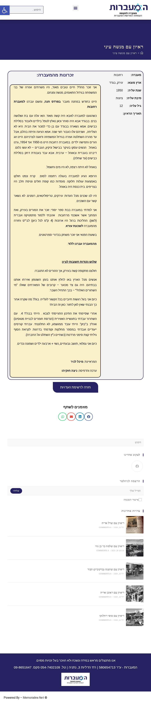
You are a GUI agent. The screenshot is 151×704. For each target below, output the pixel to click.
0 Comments (105, 527)
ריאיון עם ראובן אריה (112, 592)
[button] (76, 8)
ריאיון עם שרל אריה (113, 523)
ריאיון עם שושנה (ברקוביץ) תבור (105, 569)
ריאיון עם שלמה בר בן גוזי (109, 546)
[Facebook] (137, 466)
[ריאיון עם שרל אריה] (134, 525)
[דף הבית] (142, 53)
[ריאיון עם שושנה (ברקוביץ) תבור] (134, 571)
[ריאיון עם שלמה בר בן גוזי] (134, 548)
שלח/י (16, 491)
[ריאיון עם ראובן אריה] (134, 594)
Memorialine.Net (33, 697)
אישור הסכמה (131, 499)
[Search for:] (75, 442)
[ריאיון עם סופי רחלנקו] (134, 617)
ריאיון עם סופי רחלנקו (111, 615)
